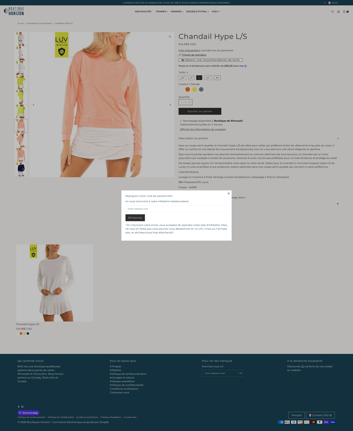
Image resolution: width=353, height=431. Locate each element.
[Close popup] (228, 193)
